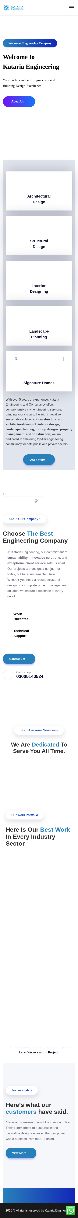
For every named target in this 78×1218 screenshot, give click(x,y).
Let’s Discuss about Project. (39, 1052)
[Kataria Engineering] (13, 7)
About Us (17, 101)
